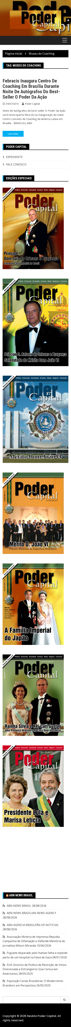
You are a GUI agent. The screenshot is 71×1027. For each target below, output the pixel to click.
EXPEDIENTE (14, 157)
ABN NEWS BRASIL (21, 895)
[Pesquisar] (64, 999)
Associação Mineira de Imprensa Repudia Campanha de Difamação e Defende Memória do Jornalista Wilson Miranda (34, 941)
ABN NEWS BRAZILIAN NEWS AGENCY (31, 913)
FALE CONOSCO (16, 164)
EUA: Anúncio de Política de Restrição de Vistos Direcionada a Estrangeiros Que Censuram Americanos (35, 969)
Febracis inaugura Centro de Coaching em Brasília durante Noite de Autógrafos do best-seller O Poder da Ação (31, 89)
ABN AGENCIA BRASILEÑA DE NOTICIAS (32, 925)
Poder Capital (32, 103)
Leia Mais (13, 133)
